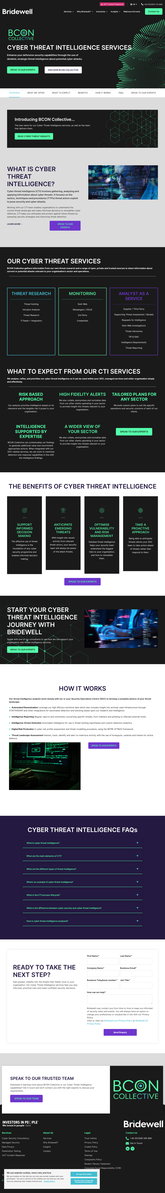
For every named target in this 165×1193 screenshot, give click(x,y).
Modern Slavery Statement (97, 1163)
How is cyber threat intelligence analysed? (47, 921)
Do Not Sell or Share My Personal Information (83, 1181)
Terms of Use (90, 1151)
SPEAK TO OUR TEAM (26, 1098)
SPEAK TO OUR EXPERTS (22, 70)
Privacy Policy (91, 1142)
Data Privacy (8, 1146)
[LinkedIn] (128, 1149)
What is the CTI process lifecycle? (43, 895)
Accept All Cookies (84, 1174)
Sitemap (88, 1155)
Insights (47, 1146)
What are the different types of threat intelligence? (51, 869)
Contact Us (153, 11)
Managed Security (11, 1142)
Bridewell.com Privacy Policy (118, 1020)
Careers (47, 1151)
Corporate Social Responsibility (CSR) (102, 1168)
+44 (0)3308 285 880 (140, 1138)
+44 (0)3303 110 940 (152, 4)
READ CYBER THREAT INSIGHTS (34, 136)
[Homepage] (17, 12)
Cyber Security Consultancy (15, 1138)
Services (47, 1138)
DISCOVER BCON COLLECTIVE (63, 70)
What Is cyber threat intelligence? (43, 843)
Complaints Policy (93, 1159)
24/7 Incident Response (113, 4)
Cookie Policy (90, 1146)
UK (134, 4)
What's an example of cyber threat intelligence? (50, 882)
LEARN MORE (13, 224)
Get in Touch (135, 1143)
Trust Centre (90, 1138)
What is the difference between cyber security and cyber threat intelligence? (64, 908)
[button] (14, 92)
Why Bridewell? (50, 1142)
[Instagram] (132, 1149)
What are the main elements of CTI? (44, 856)
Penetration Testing (11, 1151)
